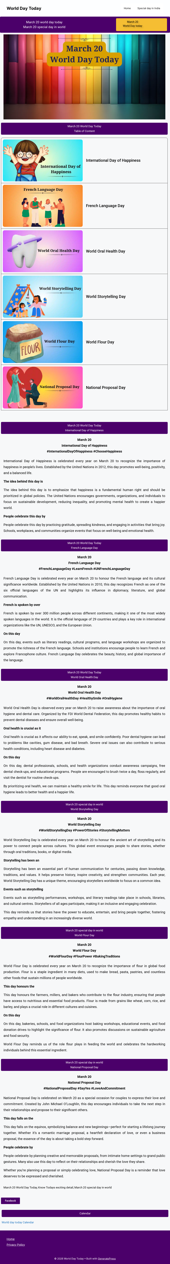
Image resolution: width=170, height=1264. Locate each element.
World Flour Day (100, 342)
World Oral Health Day (105, 251)
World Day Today (24, 8)
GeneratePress (107, 1258)
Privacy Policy (16, 1244)
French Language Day (105, 205)
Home (127, 8)
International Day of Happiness (113, 160)
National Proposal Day (106, 387)
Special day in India (148, 8)
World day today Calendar (18, 1222)
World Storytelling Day (106, 296)
